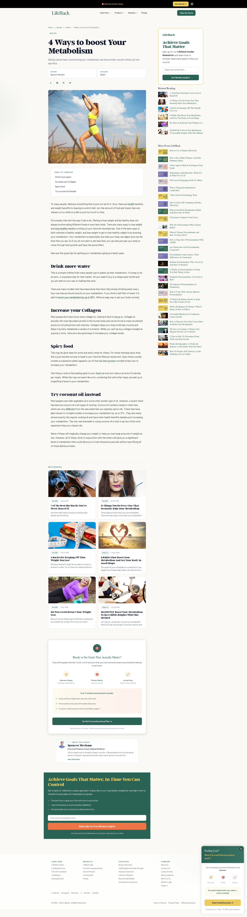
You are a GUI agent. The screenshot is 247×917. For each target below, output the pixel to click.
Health (67, 27)
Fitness (105, 553)
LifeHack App (88, 865)
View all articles (74, 759)
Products (118, 13)
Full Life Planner (89, 871)
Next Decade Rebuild (126, 878)
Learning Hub (88, 875)
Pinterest (75, 893)
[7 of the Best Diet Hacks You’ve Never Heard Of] (72, 483)
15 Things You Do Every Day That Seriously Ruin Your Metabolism (120, 507)
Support (164, 885)
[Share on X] (63, 82)
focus (117, 316)
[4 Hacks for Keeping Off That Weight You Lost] (72, 535)
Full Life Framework (58, 871)
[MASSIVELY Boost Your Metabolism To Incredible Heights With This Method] (122, 590)
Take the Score (186, 13)
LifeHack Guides (57, 865)
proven (112, 360)
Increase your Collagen (65, 181)
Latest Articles (167, 871)
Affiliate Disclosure (188, 903)
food (98, 373)
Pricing (144, 13)
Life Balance (56, 875)
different (70, 408)
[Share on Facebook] (50, 82)
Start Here (104, 13)
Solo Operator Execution (128, 882)
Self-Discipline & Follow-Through (131, 868)
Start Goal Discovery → (222, 902)
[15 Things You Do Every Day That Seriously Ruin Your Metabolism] (122, 483)
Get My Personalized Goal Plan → (97, 721)
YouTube (87, 893)
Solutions (131, 13)
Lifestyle (59, 27)
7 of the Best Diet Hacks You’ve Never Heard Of (69, 507)
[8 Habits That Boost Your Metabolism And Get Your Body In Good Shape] (122, 535)
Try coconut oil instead (65, 191)
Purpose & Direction (126, 871)
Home (50, 27)
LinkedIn (95, 893)
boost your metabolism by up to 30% (76, 297)
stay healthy (61, 228)
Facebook (55, 893)
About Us (164, 865)
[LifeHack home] (60, 13)
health (131, 204)
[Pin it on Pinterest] (57, 82)
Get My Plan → (181, 4)
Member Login (166, 882)
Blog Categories (167, 875)
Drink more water (63, 177)
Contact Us (165, 868)
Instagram (65, 893)
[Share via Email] (70, 82)
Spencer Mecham (57, 74)
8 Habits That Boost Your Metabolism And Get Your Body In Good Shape (121, 560)
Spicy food (60, 186)
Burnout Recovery (125, 865)
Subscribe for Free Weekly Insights (97, 826)
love (127, 352)
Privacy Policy (173, 903)
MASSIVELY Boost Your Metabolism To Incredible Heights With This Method (122, 615)
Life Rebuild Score (58, 868)
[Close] (192, 4)
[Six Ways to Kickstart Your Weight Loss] (72, 590)
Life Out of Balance (126, 875)
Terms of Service (159, 903)
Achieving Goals (57, 878)
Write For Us (166, 878)
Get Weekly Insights (180, 77)
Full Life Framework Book (92, 868)
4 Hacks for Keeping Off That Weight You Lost (68, 559)
